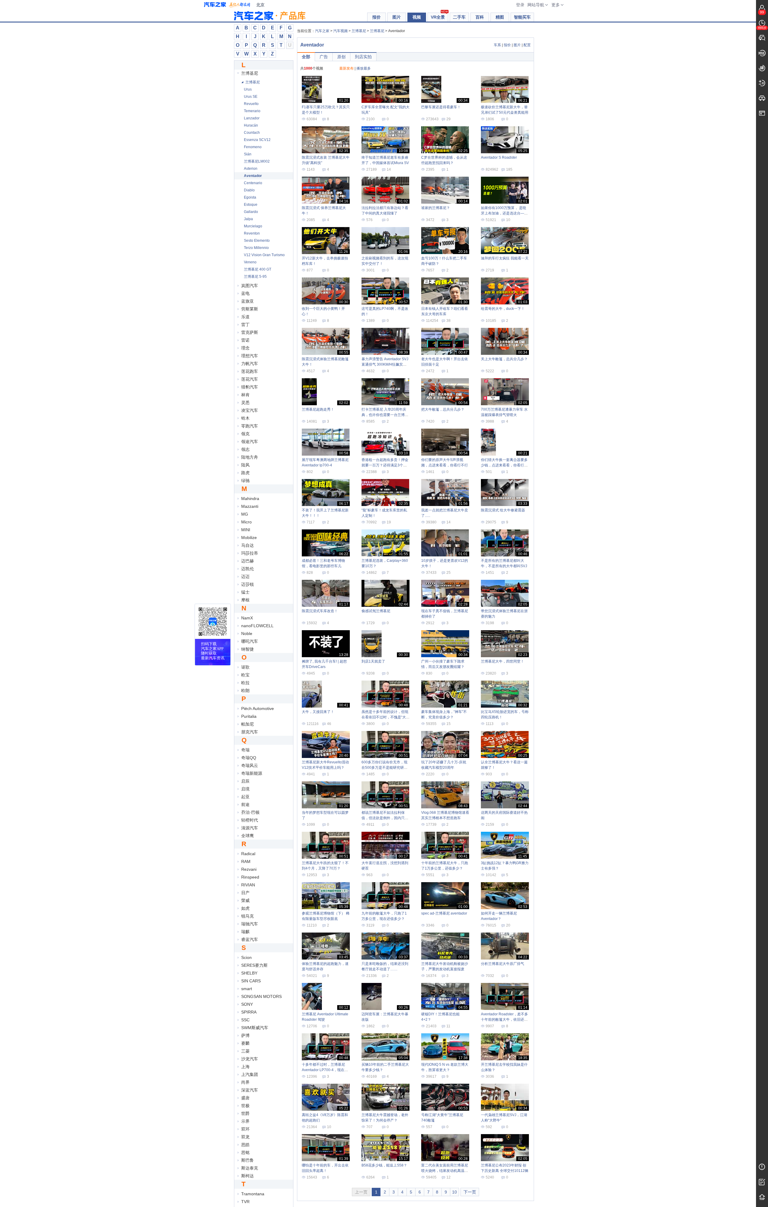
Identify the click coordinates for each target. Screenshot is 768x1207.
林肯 (245, 394)
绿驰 (245, 480)
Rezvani (248, 869)
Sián (247, 154)
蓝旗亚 (247, 301)
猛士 (245, 592)
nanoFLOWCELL (257, 625)
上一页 (361, 1192)
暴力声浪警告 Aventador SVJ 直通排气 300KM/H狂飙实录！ (385, 364)
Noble (246, 633)
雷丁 (245, 324)
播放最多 (363, 68)
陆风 (245, 465)
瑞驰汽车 (249, 923)
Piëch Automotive (257, 708)
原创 (341, 56)
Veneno (250, 262)
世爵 (245, 1113)
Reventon (252, 233)
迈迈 (245, 576)
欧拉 (245, 682)
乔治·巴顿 (250, 812)
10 (454, 1192)
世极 (245, 1105)
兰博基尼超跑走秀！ (318, 409)
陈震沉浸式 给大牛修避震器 (503, 510)
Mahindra (250, 498)
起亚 (245, 796)
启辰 (245, 781)
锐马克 (247, 916)
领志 (245, 449)
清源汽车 (249, 827)
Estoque (250, 204)
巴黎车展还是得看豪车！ (441, 107)
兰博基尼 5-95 (255, 276)
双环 (245, 1129)
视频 (416, 17)
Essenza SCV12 (257, 140)
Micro (246, 522)
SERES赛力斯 (254, 965)
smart (246, 988)
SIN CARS (251, 980)
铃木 (245, 418)
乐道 (245, 316)
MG (244, 514)
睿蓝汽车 (249, 939)
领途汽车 (249, 441)
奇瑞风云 (249, 765)
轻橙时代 (249, 820)
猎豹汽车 (249, 387)
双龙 (245, 1136)
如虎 (245, 908)
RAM (245, 861)
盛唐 (245, 1097)
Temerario (252, 111)
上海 (245, 1066)
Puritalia (248, 716)
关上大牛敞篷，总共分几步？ (504, 359)
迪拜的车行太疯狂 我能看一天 (505, 258)
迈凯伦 (247, 568)
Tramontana (252, 1193)
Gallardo (251, 212)
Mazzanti (249, 506)
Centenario (253, 183)
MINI (245, 529)
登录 (520, 4)
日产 (245, 892)
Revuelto (251, 104)
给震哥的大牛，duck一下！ (503, 309)
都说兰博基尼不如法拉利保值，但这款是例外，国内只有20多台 (385, 817)
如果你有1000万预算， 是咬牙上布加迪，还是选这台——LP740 (504, 213)
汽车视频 (340, 31)
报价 (376, 17)
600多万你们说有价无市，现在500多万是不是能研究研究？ (384, 767)
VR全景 (438, 17)
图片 (396, 17)
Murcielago (253, 226)
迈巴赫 (247, 561)
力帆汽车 (249, 363)
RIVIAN (248, 884)
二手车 (459, 17)
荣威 (245, 900)
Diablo (249, 190)
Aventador (253, 176)
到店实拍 (363, 56)
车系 (497, 45)
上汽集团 (249, 1074)
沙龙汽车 (249, 1058)
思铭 (245, 1152)
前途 (245, 804)
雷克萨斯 (249, 332)
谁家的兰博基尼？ (435, 208)
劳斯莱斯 (249, 309)
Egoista (250, 197)
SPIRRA (248, 1012)
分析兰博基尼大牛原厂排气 (502, 964)
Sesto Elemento (257, 240)
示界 (245, 1121)
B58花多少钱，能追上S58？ (384, 1165)
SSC (245, 1019)
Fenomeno (253, 147)
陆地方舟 (249, 457)
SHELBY (249, 973)
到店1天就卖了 (373, 661)
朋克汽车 (249, 731)
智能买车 (522, 17)
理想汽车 (249, 355)
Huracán (251, 125)
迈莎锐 (247, 584)
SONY (247, 1004)
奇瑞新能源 (251, 773)
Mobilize (249, 537)
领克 (245, 433)
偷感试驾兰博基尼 (376, 611)
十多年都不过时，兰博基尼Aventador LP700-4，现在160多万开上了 (323, 1069)
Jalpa (248, 219)
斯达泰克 (249, 1168)
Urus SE (250, 96)
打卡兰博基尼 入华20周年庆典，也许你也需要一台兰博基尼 (385, 414)
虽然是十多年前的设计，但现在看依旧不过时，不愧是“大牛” (385, 717)
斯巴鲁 (247, 1160)
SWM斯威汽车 (254, 1027)
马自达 (247, 545)
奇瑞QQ (248, 757)
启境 (245, 788)
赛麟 (245, 1043)
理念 (245, 348)
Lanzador (252, 118)
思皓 (245, 1144)
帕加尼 (247, 724)
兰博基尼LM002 (257, 161)
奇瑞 (245, 749)
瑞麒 (245, 931)
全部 (306, 56)
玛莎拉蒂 (249, 553)
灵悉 (245, 402)
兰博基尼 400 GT (257, 269)
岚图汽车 (249, 285)
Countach (252, 132)
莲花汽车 (249, 379)
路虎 (245, 472)
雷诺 (245, 340)
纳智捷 (247, 649)
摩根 (245, 600)
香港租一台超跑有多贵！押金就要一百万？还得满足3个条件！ (385, 465)
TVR (245, 1201)
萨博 (245, 1035)
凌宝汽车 (249, 410)
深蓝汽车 (249, 1090)
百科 (480, 17)
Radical (248, 853)
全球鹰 (247, 835)
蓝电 (245, 293)
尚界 (245, 1082)
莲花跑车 (249, 371)
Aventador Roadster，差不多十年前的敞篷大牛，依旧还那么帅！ (504, 1019)
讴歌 (245, 667)
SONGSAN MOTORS (261, 996)
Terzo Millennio (256, 248)
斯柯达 (247, 1175)
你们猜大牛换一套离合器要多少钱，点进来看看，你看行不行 (504, 465)
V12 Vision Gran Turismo (264, 255)
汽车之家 (227, 4)
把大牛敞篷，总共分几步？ (442, 409)
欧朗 (245, 690)
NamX (247, 617)
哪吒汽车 (249, 641)
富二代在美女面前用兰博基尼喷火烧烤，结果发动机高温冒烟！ (444, 1170)
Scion (246, 957)
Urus (248, 89)
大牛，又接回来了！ (318, 712)
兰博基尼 (249, 73)
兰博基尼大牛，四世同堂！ (502, 661)
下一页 (470, 1192)
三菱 (245, 1051)
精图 (500, 17)
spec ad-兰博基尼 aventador (444, 913)
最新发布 (346, 68)
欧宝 (245, 674)
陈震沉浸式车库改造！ (320, 611)
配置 (527, 45)
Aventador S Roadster (499, 157)
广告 (324, 56)
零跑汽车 (249, 426)
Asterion (250, 168)
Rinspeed (250, 877)
